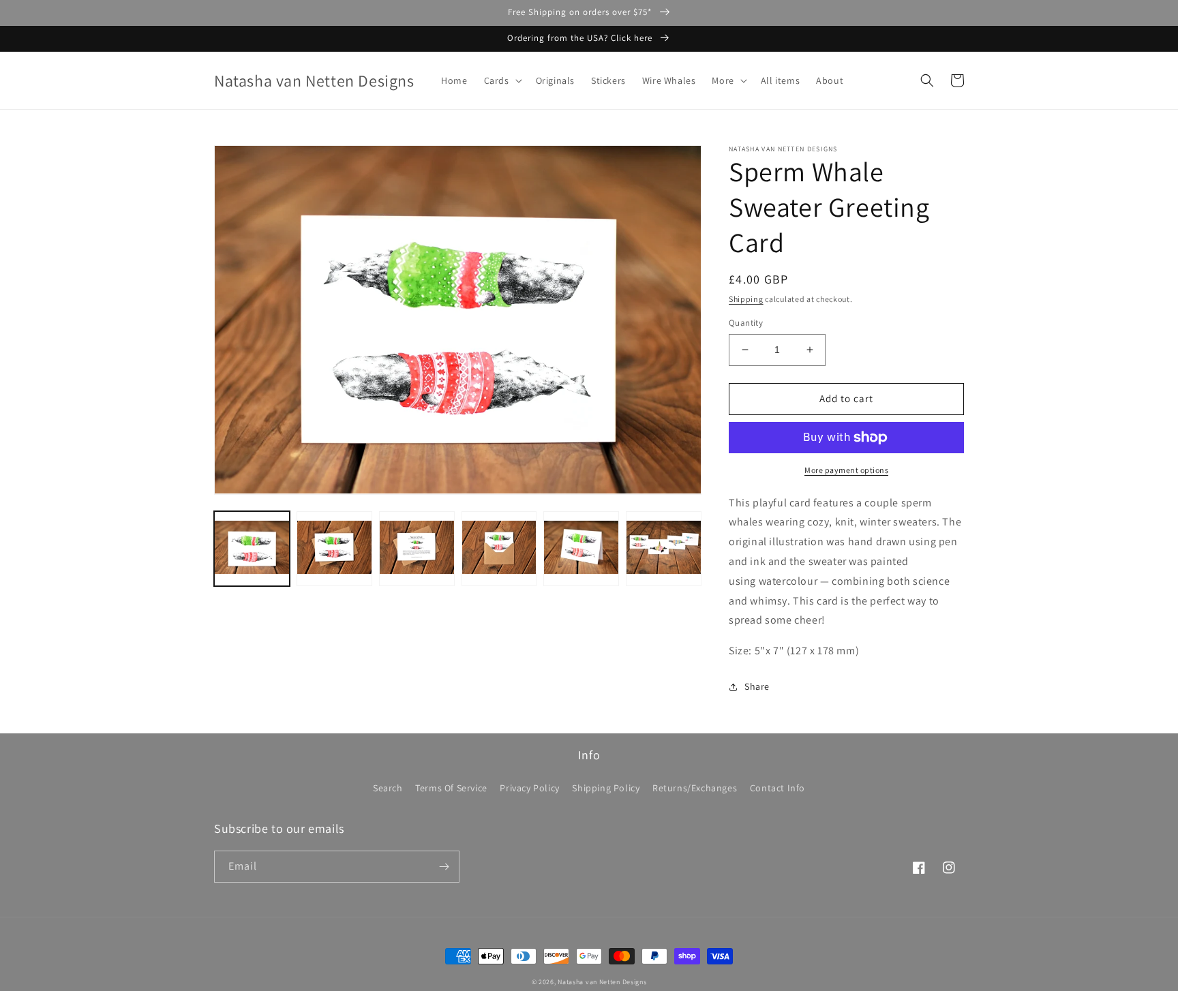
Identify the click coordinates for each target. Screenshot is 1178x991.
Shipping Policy (605, 788)
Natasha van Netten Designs (602, 981)
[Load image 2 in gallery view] (334, 548)
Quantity (746, 323)
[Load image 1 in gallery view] (252, 548)
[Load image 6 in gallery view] (663, 548)
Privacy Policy (529, 788)
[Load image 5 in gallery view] (581, 548)
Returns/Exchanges (694, 788)
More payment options (846, 470)
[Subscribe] (444, 867)
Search (388, 788)
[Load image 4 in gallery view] (499, 548)
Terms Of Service (451, 788)
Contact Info (777, 788)
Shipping (746, 299)
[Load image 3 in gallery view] (417, 548)
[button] (502, 80)
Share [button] (757, 686)
